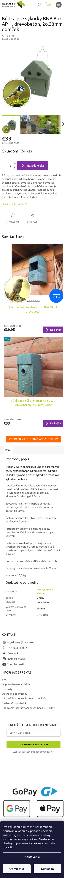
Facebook (12, 653)
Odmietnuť (16, 869)
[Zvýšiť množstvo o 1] (15, 163)
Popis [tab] (8, 450)
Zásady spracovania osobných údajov (33, 751)
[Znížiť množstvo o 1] (15, 168)
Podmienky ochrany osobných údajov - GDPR (28, 708)
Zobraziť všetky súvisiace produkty (33, 439)
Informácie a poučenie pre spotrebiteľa (24, 698)
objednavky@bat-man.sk (21, 642)
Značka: (12, 39)
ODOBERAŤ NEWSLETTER (34, 744)
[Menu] (58, 4)
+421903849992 (17, 648)
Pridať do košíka (35, 165)
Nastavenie (32, 857)
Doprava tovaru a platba (16, 684)
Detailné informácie (13, 204)
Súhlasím (47, 869)
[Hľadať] (39, 4)
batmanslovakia (16, 659)
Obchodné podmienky (14, 694)
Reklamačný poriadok (14, 703)
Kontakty (7, 689)
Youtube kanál (15, 664)
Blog (4, 679)
